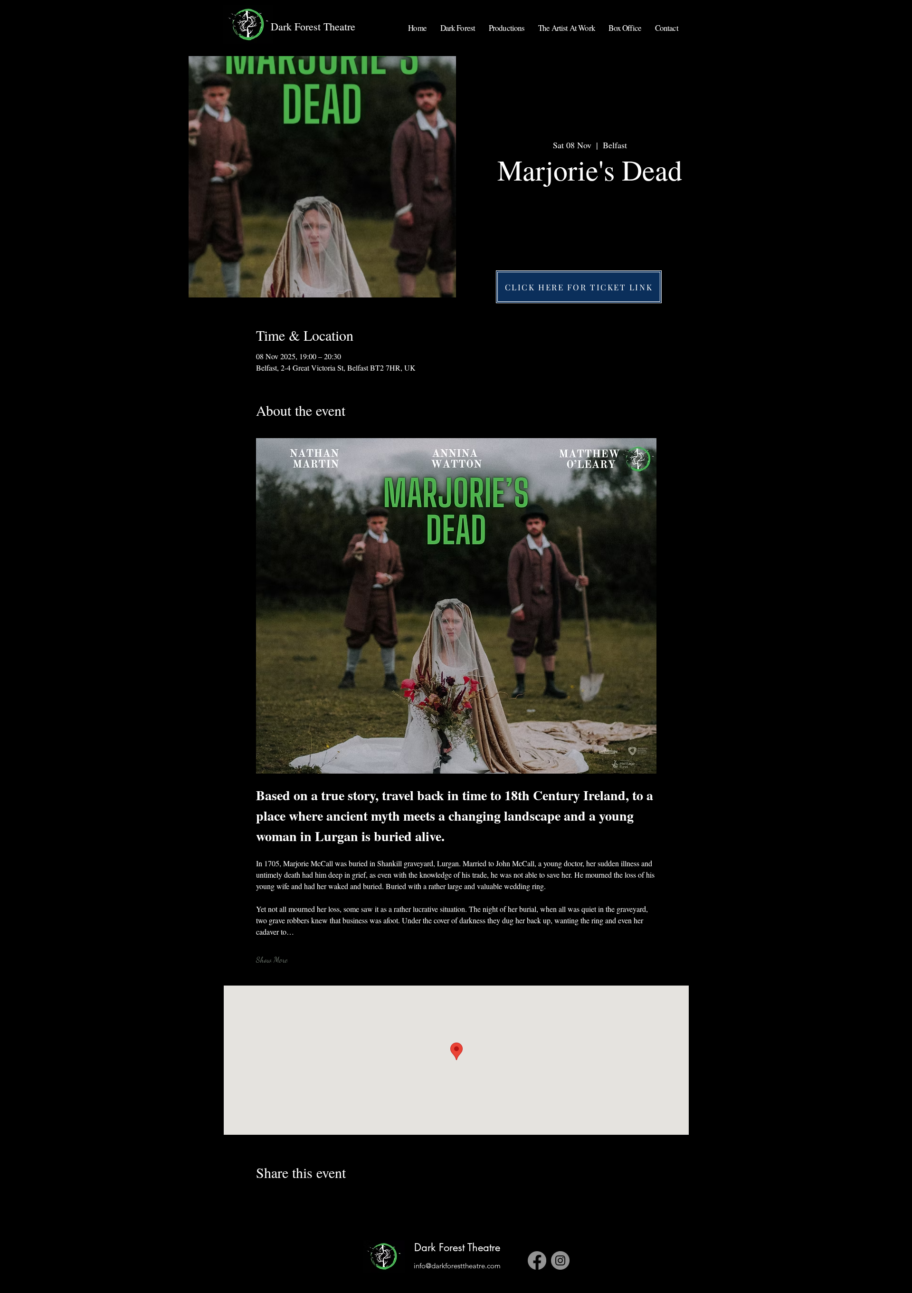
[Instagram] (560, 1260)
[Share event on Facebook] (260, 1198)
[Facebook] (537, 1260)
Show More (271, 959)
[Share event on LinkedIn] (307, 1198)
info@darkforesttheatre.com (457, 1265)
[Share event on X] (283, 1198)
